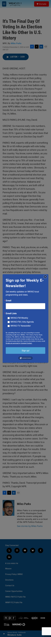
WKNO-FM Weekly (19, 317)
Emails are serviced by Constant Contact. (19, 343)
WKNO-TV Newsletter (20, 325)
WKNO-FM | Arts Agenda (22, 321)
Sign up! (25, 350)
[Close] (46, 276)
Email (8, 300)
